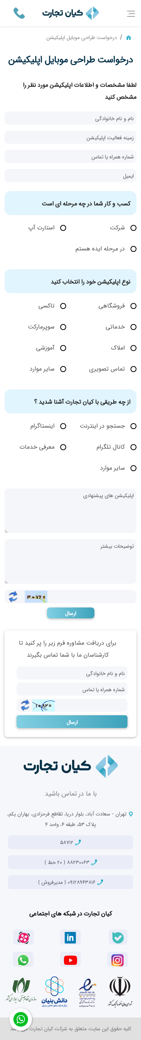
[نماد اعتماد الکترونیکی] (87, 991)
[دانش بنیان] (54, 991)
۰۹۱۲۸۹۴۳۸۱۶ (67, 882)
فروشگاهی (113, 305)
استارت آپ (42, 227)
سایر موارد (43, 368)
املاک (119, 347)
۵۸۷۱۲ (67, 842)
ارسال (70, 613)
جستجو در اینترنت (103, 425)
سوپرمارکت (42, 326)
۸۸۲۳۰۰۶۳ (67, 862)
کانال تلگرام (112, 446)
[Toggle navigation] (131, 13)
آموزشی (46, 347)
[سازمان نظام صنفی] (21, 990)
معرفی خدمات (38, 446)
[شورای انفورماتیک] (119, 991)
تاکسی (47, 305)
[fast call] (19, 12)
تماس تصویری (108, 368)
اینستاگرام (43, 425)
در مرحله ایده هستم (101, 248)
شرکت (118, 227)
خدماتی (116, 326)
